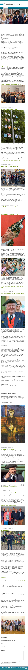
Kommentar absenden (5, 663)
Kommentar (3, 650)
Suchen (25, 3)
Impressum (21, 3)
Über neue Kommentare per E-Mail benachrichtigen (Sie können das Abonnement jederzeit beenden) (11, 662)
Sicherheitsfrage (17, 643)
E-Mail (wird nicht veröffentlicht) (7, 645)
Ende (24, 581)
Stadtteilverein (15, 7)
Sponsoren (2, 11)
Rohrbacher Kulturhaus (5, 9)
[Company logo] (14, 5)
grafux (26, 668)
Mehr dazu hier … (4, 403)
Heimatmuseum (19, 9)
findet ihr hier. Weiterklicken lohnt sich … (10, 486)
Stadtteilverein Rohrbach (12, 25)
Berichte (5, 7)
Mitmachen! (25, 9)
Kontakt (10, 3)
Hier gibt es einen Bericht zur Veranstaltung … (9, 505)
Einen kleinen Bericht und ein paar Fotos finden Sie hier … (11, 160)
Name (2, 643)
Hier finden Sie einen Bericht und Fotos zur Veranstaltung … (11, 84)
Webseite (2, 646)
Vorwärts (19, 581)
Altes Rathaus (12, 9)
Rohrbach (10, 7)
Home (2, 7)
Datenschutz (15, 3)
